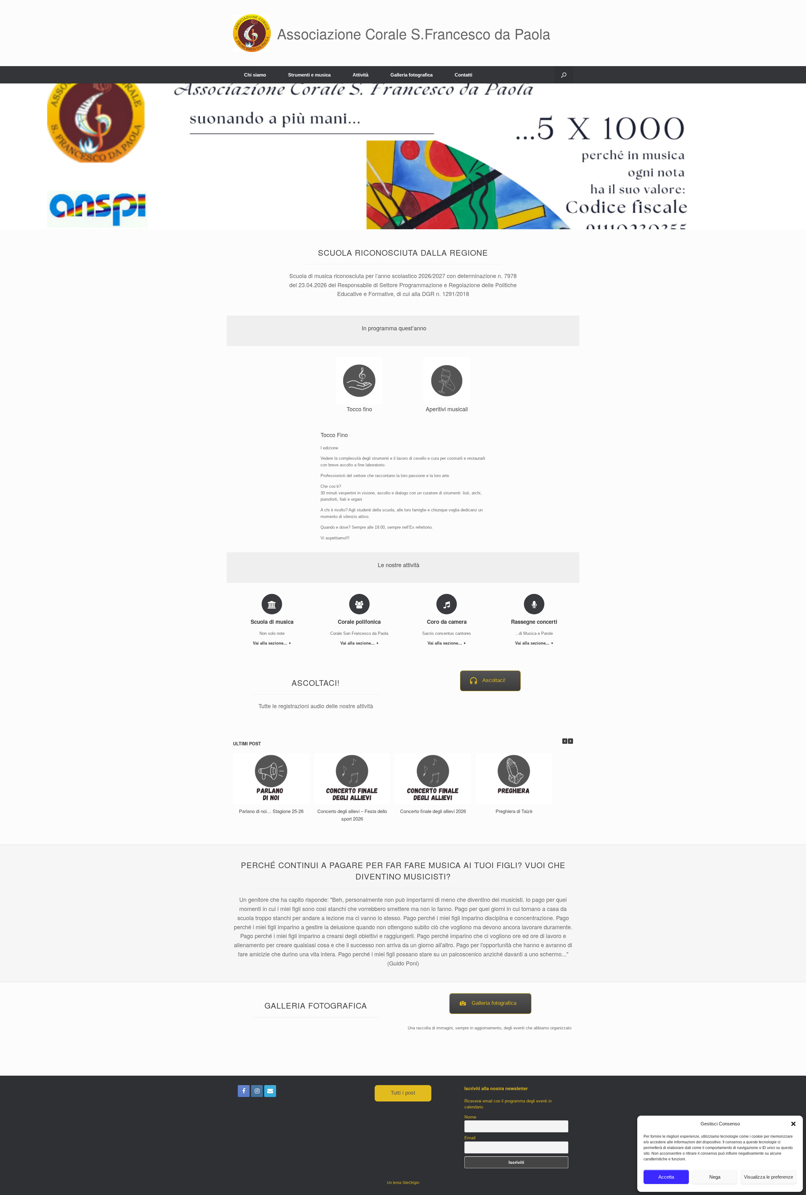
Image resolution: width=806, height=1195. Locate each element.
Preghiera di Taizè (514, 811)
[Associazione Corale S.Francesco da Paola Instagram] (257, 1091)
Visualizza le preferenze (768, 1177)
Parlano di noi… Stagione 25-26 (271, 811)
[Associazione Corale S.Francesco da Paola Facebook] (244, 1091)
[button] (793, 1124)
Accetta (666, 1177)
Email (469, 1137)
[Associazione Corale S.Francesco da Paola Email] (270, 1091)
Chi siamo (255, 74)
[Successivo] (570, 741)
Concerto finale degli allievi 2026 (433, 811)
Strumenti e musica (309, 74)
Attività (360, 74)
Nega (714, 1177)
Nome (470, 1116)
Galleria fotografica (411, 74)
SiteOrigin (410, 1183)
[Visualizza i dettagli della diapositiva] (403, 156)
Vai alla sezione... (270, 643)
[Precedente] (564, 741)
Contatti (463, 74)
